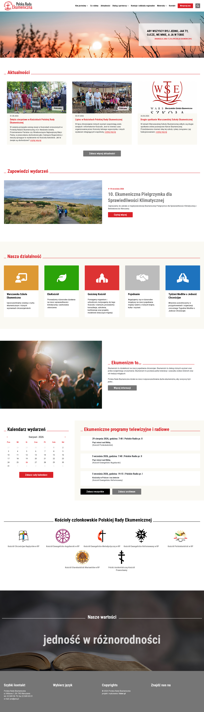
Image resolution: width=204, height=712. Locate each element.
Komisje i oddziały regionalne (143, 6)
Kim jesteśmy (80, 6)
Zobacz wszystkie (95, 491)
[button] (18, 5)
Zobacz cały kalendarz (36, 474)
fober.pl (122, 693)
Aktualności (105, 6)
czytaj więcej (35, 140)
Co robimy (94, 6)
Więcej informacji (122, 387)
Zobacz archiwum (126, 491)
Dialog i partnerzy (120, 6)
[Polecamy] (36, 97)
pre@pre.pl (14, 699)
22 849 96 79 (12, 696)
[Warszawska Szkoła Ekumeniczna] (167, 97)
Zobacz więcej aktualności (102, 153)
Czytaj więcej (120, 214)
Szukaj (197, 5)
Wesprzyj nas (185, 6)
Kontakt (172, 6)
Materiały (161, 6)
